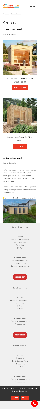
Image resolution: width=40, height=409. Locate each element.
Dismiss (25, 397)
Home (7, 14)
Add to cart (20, 146)
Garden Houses (16, 14)
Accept (15, 397)
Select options (20, 88)
